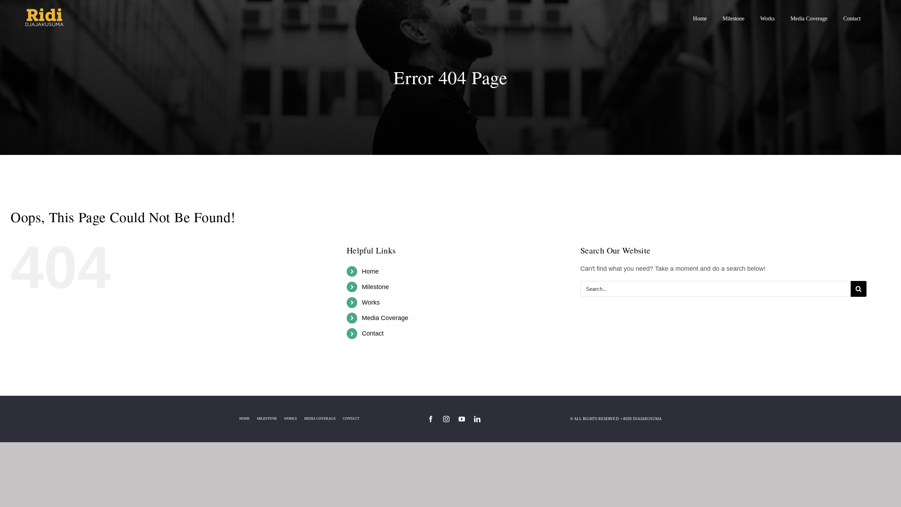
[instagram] (446, 419)
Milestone (375, 286)
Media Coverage (385, 317)
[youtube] (462, 419)
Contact (373, 333)
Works (371, 302)
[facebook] (431, 419)
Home (370, 271)
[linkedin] (477, 419)
